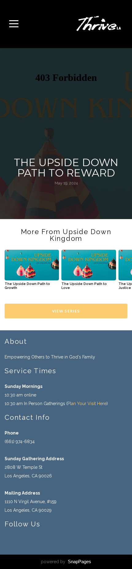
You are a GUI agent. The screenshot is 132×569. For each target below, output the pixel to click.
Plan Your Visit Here (87, 403)
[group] (32, 272)
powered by (66, 561)
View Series (66, 311)
